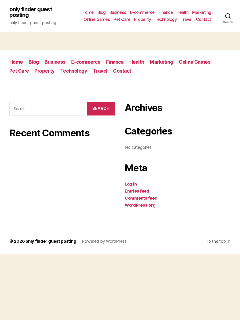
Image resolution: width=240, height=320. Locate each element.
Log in (131, 184)
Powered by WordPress (104, 241)
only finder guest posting (30, 12)
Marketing (201, 12)
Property (142, 19)
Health (182, 12)
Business (117, 12)
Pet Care (122, 19)
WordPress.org (140, 205)
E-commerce (142, 12)
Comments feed (141, 198)
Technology (166, 19)
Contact (203, 19)
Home (88, 12)
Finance (165, 12)
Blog (102, 12)
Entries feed (137, 191)
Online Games (97, 19)
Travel (186, 19)
